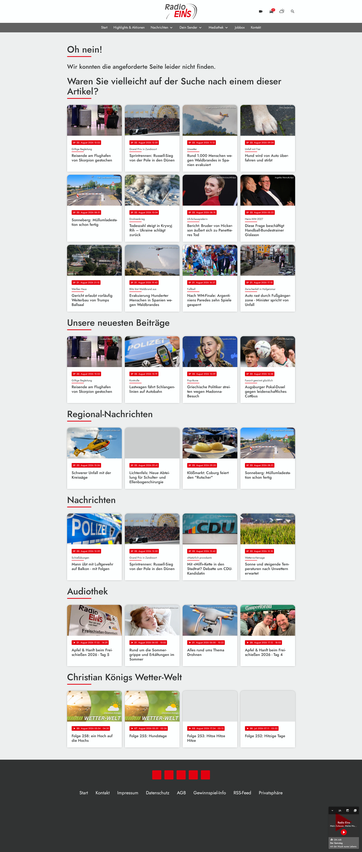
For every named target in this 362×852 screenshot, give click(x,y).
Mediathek (216, 27)
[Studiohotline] (101, 11)
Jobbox (240, 27)
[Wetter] (282, 11)
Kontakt (256, 27)
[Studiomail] (93, 11)
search (292, 11)
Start (104, 27)
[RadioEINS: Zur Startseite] (181, 11)
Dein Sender (188, 27)
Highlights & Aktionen (129, 27)
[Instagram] (86, 11)
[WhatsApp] (71, 11)
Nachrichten (159, 27)
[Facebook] (78, 11)
